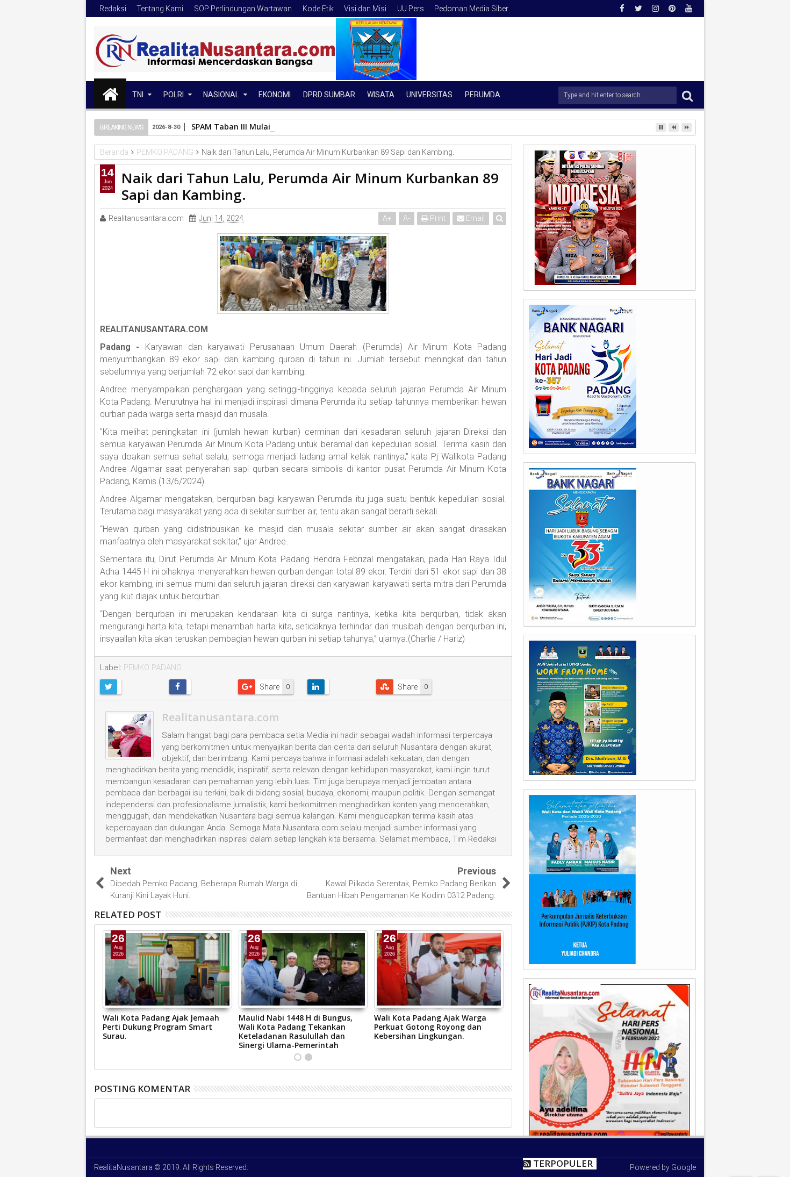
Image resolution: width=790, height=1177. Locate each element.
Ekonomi (274, 94)
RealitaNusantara (123, 1167)
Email (474, 218)
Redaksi (112, 8)
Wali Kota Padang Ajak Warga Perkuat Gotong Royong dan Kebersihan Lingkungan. (430, 1027)
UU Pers (410, 8)
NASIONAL (221, 94)
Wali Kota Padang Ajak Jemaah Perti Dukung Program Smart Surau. (161, 1027)
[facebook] (621, 8)
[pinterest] (671, 8)
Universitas (429, 94)
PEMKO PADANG (153, 667)
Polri (173, 94)
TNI (137, 94)
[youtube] (688, 8)
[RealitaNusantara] (110, 93)
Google (683, 1167)
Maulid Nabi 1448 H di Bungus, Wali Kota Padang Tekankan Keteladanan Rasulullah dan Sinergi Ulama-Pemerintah (296, 1031)
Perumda (482, 94)
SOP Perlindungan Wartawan (243, 8)
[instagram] (655, 8)
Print (437, 218)
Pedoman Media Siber (471, 8)
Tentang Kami (160, 8)
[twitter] (638, 8)
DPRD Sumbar (329, 94)
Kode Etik (318, 8)
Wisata (380, 94)
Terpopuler (563, 1163)
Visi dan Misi (365, 8)
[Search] (687, 95)
